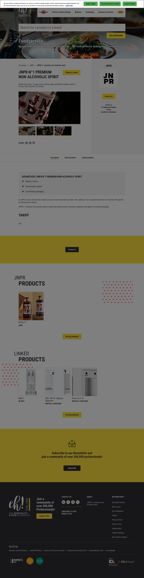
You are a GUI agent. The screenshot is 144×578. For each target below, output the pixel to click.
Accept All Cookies (129, 4)
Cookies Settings (91, 4)
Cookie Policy (69, 5)
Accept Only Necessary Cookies (110, 4)
